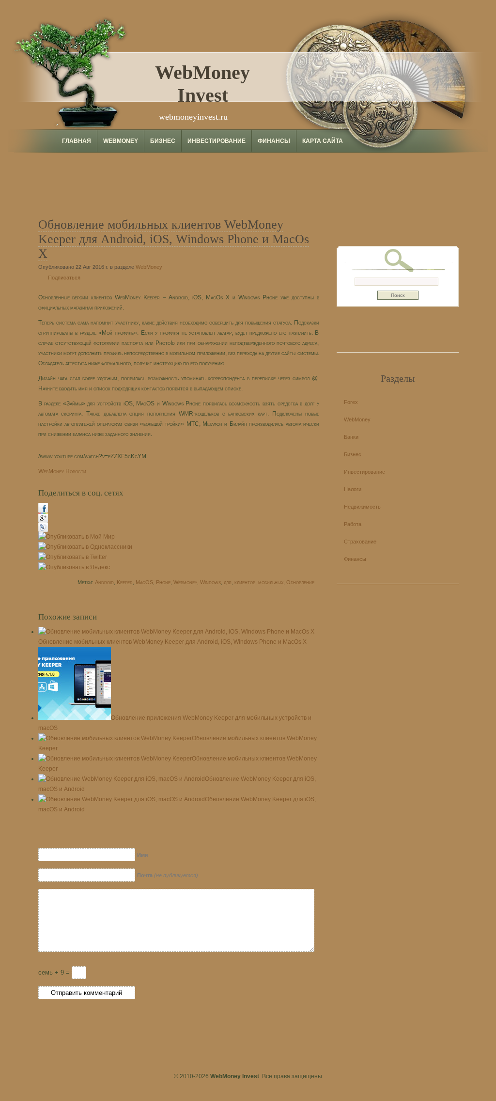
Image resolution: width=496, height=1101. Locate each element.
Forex (351, 402)
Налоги (352, 489)
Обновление (300, 582)
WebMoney (120, 141)
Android (104, 582)
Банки (351, 437)
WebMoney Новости (62, 471)
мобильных (270, 582)
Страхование (360, 541)
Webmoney (185, 582)
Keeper (125, 582)
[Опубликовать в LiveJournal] (43, 530)
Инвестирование (216, 141)
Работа (352, 524)
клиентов (244, 582)
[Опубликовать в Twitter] (72, 557)
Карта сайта (322, 141)
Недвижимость (362, 507)
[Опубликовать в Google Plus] (43, 520)
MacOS (144, 582)
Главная (76, 141)
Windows (210, 582)
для (228, 582)
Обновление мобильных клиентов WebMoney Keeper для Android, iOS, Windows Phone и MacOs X (173, 239)
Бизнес (162, 141)
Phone (163, 582)
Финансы (274, 141)
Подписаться (64, 277)
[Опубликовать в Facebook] (43, 510)
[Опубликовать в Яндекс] (74, 567)
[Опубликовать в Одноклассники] (85, 546)
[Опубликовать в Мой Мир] (76, 536)
